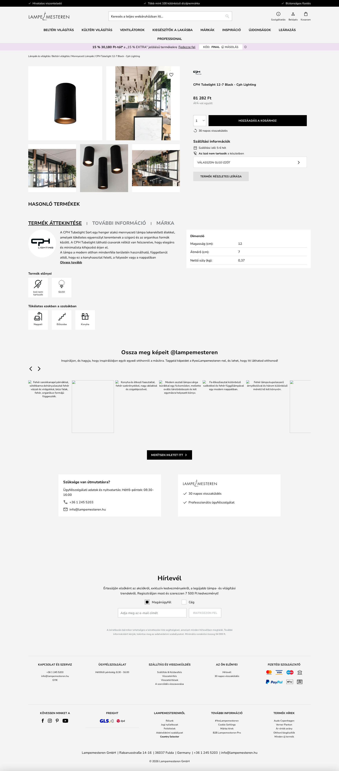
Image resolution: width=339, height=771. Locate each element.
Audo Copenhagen (284, 720)
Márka (165, 223)
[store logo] (49, 16)
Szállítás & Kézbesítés (169, 672)
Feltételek (169, 728)
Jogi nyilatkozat (169, 724)
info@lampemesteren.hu (87, 509)
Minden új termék (284, 736)
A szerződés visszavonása (169, 683)
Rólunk (169, 720)
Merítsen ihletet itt (167, 455)
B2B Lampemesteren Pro (227, 732)
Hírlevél (226, 672)
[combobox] (170, 16)
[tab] (57, 223)
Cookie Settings (227, 724)
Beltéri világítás (61, 56)
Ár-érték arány (284, 728)
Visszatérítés (169, 675)
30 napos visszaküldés (227, 675)
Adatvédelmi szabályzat (169, 732)
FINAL (220, 47)
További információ (119, 223)
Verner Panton (284, 724)
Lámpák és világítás (39, 56)
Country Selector (169, 736)
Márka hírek (226, 728)
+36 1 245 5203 (81, 502)
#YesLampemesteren (227, 720)
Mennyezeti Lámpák (82, 56)
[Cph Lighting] (209, 72)
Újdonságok (260, 30)
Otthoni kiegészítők (284, 732)
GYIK (55, 679)
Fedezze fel (187, 47)
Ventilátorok (132, 30)
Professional (169, 39)
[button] (52, 168)
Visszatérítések (169, 679)
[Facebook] (43, 721)
